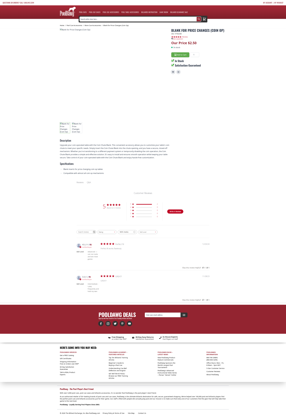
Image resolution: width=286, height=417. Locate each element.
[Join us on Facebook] (101, 323)
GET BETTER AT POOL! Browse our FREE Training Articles (118, 376)
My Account (267, 2)
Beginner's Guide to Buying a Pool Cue (116, 364)
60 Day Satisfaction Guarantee (67, 368)
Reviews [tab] (80, 182)
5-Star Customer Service (215, 368)
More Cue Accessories (93, 25)
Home (62, 25)
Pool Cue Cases (94, 12)
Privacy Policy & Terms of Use (113, 413)
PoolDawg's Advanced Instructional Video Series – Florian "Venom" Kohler (167, 372)
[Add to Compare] (178, 72)
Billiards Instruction (149, 12)
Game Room (164, 12)
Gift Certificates (65, 358)
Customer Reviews (213, 371)
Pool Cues (83, 12)
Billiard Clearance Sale (179, 12)
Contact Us (142, 413)
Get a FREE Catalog (67, 355)
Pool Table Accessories (130, 12)
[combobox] (107, 232)
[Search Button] (198, 19)
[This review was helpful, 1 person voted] (203, 300)
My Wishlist (278, 2)
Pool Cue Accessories (111, 12)
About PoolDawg (212, 374)
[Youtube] (129, 323)
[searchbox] (84, 232)
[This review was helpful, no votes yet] (203, 267)
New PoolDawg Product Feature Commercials (166, 359)
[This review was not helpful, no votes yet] (207, 267)
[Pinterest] (122, 323)
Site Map (131, 413)
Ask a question (178, 39)
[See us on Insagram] (108, 323)
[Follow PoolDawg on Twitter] (115, 323)
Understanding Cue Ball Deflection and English (118, 369)
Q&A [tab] (89, 182)
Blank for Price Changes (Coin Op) (116, 25)
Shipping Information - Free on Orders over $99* (69, 363)
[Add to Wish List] (173, 72)
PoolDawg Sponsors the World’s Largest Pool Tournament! (166, 365)
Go (184, 315)
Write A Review (175, 211)
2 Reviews (184, 37)
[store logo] (68, 12)
